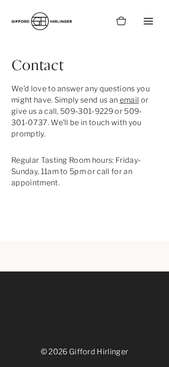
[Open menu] (148, 21)
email (129, 100)
